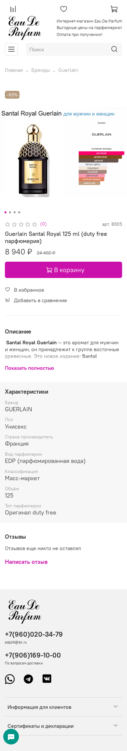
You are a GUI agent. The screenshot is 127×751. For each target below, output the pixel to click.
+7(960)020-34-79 (34, 634)
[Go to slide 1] (6, 212)
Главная (14, 70)
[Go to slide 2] (10, 212)
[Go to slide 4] (19, 212)
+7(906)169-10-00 (33, 655)
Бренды (40, 70)
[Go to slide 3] (15, 212)
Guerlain (68, 70)
